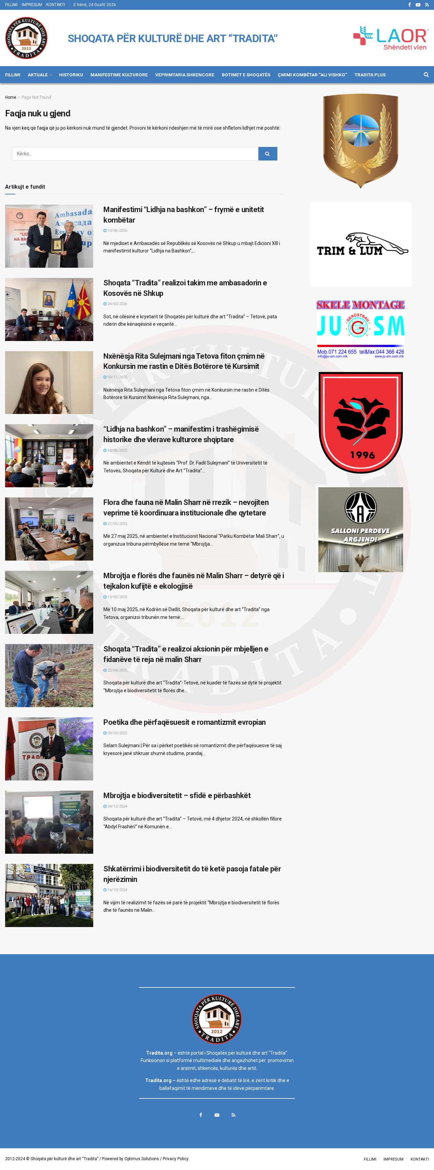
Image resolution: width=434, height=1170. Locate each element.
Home (10, 97)
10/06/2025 (116, 450)
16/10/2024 (116, 890)
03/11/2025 (116, 377)
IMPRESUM (32, 4)
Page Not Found (36, 97)
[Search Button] (267, 154)
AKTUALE (38, 74)
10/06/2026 (116, 230)
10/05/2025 (116, 597)
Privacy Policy (175, 1158)
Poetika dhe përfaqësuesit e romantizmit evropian (184, 722)
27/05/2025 (116, 524)
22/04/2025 (116, 670)
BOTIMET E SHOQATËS (246, 74)
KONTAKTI (55, 4)
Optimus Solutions (141, 1158)
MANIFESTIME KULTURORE (119, 74)
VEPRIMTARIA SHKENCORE (184, 74)
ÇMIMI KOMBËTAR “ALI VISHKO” (312, 74)
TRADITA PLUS (370, 74)
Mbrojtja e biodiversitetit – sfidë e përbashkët (177, 795)
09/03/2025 (116, 733)
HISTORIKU (71, 74)
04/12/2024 (116, 806)
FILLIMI (11, 4)
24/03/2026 (116, 304)
